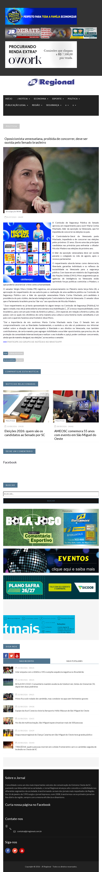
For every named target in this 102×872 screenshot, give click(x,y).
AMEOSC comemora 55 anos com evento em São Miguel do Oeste (75, 435)
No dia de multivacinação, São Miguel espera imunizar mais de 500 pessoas (49, 722)
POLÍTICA (73, 98)
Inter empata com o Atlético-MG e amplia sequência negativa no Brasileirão (49, 672)
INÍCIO (8, 98)
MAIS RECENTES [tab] (26, 661)
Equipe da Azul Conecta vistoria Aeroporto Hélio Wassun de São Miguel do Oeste (52, 710)
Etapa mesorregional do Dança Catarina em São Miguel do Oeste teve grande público (53, 734)
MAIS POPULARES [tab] (74, 661)
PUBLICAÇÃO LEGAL (15, 105)
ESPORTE (56, 98)
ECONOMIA (40, 98)
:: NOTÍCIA (22, 98)
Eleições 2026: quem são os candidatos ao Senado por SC (25, 433)
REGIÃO (36, 105)
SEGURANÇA (52, 105)
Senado (20, 360)
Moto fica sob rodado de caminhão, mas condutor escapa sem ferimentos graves (51, 698)
